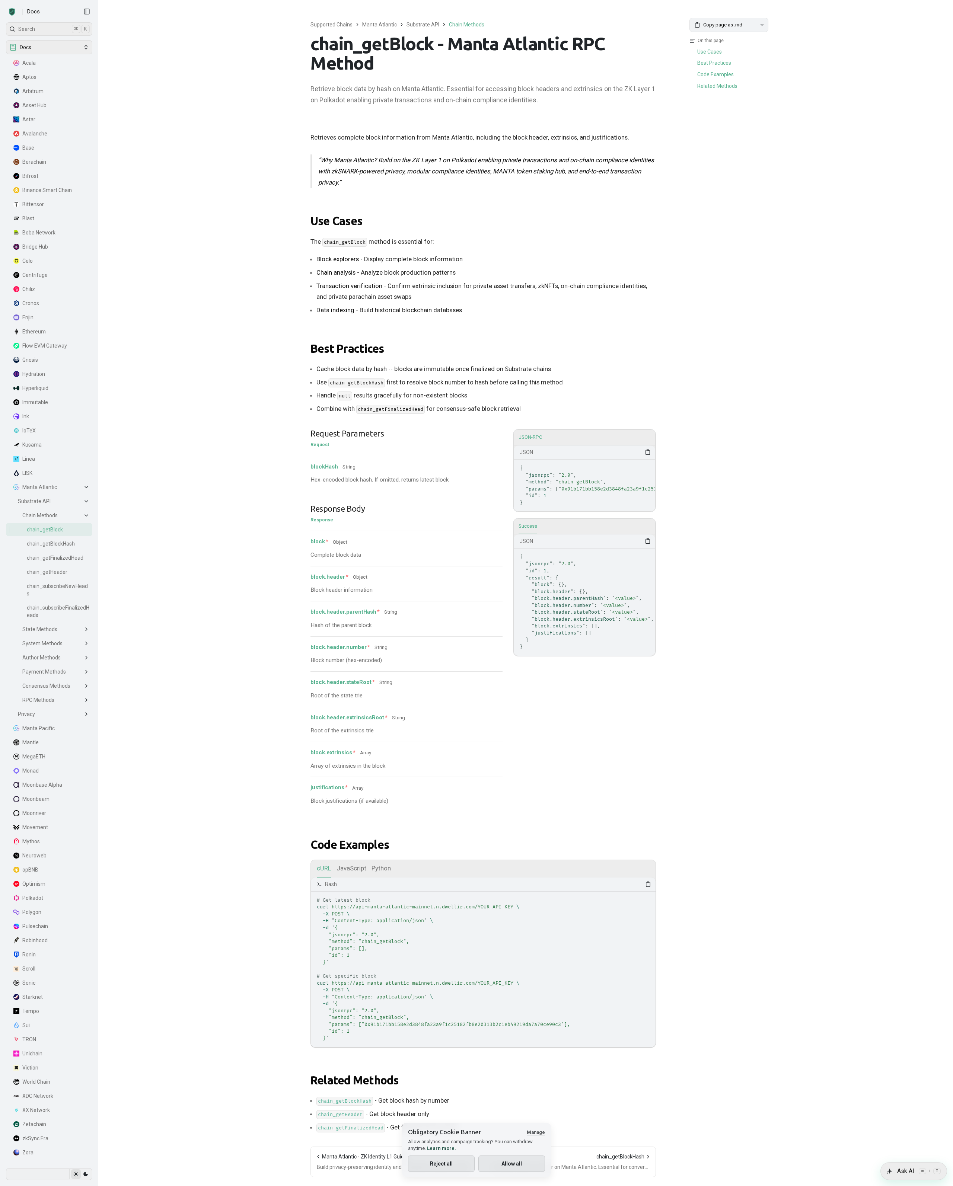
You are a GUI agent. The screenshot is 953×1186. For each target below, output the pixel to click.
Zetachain (34, 1124)
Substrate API (34, 501)
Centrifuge (35, 275)
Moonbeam (36, 799)
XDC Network (37, 1096)
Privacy (26, 714)
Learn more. (441, 1148)
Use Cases (336, 221)
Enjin (28, 317)
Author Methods (41, 658)
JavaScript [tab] (351, 868)
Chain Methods (40, 515)
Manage (536, 1132)
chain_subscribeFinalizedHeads (58, 611)
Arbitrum (33, 91)
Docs (33, 11)
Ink (25, 416)
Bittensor (33, 204)
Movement (35, 827)
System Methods (42, 643)
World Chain (36, 1082)
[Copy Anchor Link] (368, 221)
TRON (29, 1039)
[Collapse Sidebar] (86, 11)
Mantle (30, 742)
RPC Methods (38, 700)
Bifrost (30, 176)
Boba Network (38, 233)
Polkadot (32, 898)
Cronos (30, 303)
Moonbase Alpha (42, 785)
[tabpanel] (584, 478)
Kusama (32, 445)
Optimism (33, 884)
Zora (28, 1152)
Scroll (28, 969)
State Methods (39, 629)
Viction (30, 1068)
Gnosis (30, 360)
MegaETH (33, 757)
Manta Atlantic (39, 487)
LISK (27, 473)
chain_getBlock (45, 530)
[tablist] (584, 437)
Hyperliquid (35, 388)
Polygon (31, 912)
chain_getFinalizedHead (55, 558)
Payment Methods (44, 672)
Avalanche (34, 134)
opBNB (30, 870)
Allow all (511, 1164)
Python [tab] (381, 868)
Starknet (32, 997)
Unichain (32, 1053)
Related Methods (354, 1080)
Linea (28, 459)
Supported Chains (331, 25)
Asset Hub (34, 105)
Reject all (441, 1164)
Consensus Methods (46, 686)
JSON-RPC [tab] (530, 437)
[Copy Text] (647, 452)
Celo (27, 261)
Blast (28, 218)
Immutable (35, 402)
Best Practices (347, 348)
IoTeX (29, 431)
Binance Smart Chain (47, 190)
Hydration (33, 374)
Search (52, 29)
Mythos (31, 841)
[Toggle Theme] (80, 1174)
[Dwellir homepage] (12, 12)
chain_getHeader (47, 572)
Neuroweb (34, 856)
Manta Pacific (38, 728)
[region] (584, 485)
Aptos (29, 77)
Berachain (34, 162)
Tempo (30, 1011)
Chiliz (28, 289)
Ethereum (34, 332)
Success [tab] (528, 526)
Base (28, 148)
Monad (30, 771)
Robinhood (35, 940)
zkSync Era (35, 1138)
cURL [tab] (324, 868)
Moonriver (34, 813)
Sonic (28, 983)
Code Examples (349, 844)
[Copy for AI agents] (762, 25)
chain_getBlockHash (51, 544)
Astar (28, 119)
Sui (26, 1025)
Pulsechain (35, 926)
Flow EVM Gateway (44, 346)
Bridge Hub (35, 247)
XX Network (36, 1110)
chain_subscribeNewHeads (57, 590)
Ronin (29, 955)
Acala (29, 63)
